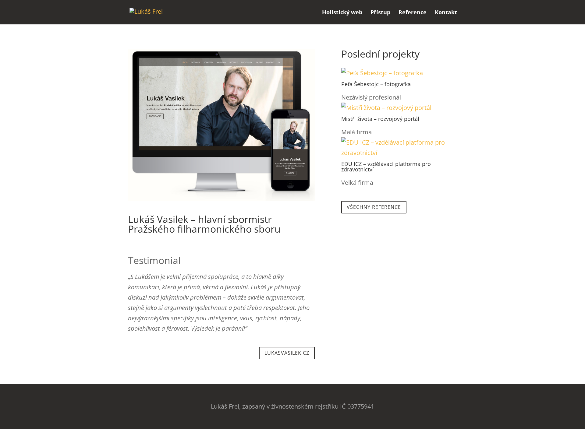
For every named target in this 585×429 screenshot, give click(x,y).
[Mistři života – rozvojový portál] (399, 108)
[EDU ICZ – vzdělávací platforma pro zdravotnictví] (399, 147)
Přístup (380, 13)
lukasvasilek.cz (286, 353)
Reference (413, 13)
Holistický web (342, 13)
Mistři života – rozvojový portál (380, 118)
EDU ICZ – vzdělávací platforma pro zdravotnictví (386, 166)
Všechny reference (374, 207)
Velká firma (357, 182)
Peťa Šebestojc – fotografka (376, 84)
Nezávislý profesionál (371, 97)
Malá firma (356, 132)
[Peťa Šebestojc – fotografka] (399, 73)
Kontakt (446, 13)
